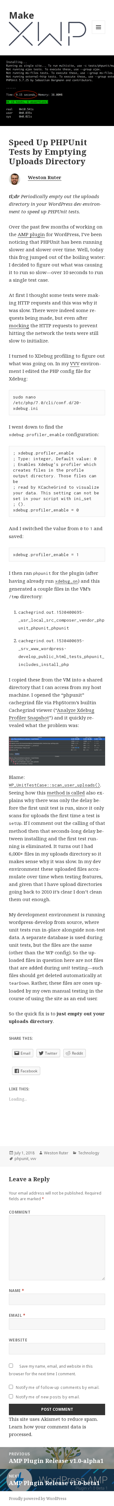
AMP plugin (31, 234)
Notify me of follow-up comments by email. (58, 1387)
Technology (88, 1153)
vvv (33, 1158)
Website (18, 1340)
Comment (19, 1212)
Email (17, 1315)
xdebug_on (66, 581)
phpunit (21, 1158)
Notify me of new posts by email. (48, 1397)
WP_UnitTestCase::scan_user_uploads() (54, 785)
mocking (19, 325)
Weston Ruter (44, 177)
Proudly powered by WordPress (37, 1498)
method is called (66, 792)
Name (16, 1290)
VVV (74, 363)
